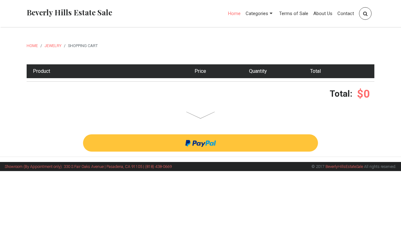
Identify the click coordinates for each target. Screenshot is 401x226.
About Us (322, 13)
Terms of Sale (293, 13)
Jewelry (52, 45)
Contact (345, 13)
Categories (257, 13)
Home (234, 13)
